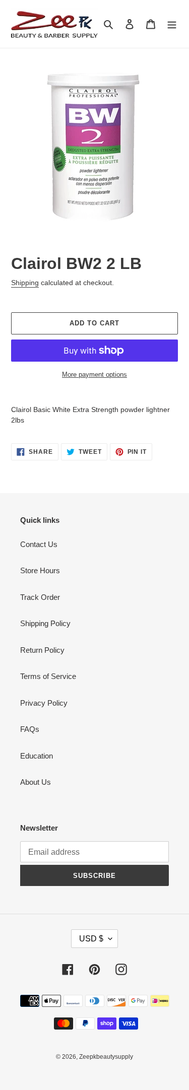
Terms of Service (48, 676)
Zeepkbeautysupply (106, 1056)
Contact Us (38, 544)
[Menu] (171, 24)
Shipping (25, 283)
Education (36, 756)
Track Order (40, 597)
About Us (35, 782)
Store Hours (40, 570)
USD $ (91, 938)
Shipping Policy (45, 623)
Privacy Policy (44, 703)
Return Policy (42, 650)
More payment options (94, 374)
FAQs (29, 729)
